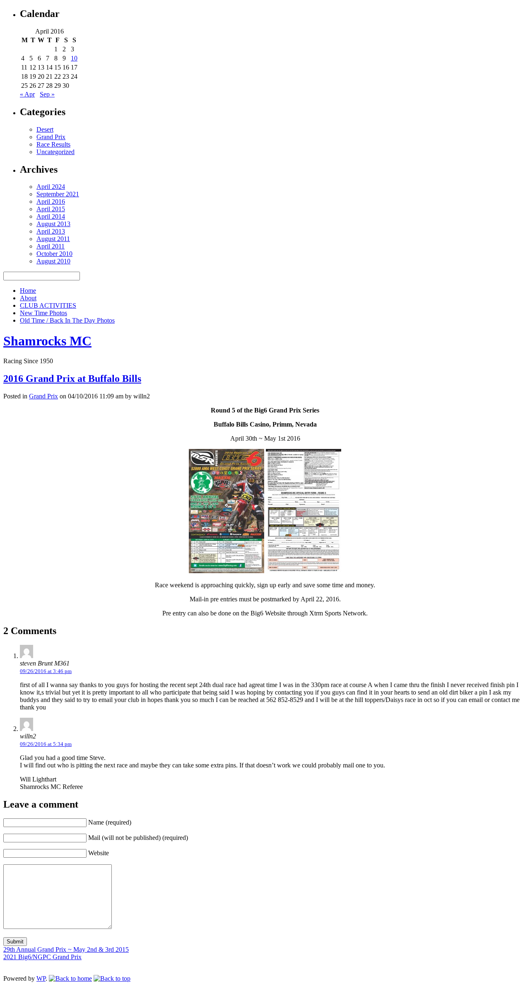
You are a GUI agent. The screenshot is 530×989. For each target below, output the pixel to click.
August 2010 (53, 261)
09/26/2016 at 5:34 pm (46, 744)
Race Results (53, 144)
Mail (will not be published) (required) (138, 837)
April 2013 (50, 231)
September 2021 (57, 194)
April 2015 (50, 208)
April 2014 (50, 216)
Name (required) (109, 822)
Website (98, 852)
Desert (44, 129)
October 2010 (54, 253)
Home (28, 290)
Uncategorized (55, 151)
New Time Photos (43, 312)
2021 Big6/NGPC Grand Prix (42, 956)
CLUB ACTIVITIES (48, 305)
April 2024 (50, 186)
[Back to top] (112, 978)
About (28, 298)
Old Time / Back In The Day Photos (67, 320)
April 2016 (50, 201)
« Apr (27, 94)
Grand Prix (50, 136)
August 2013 (53, 223)
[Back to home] (70, 978)
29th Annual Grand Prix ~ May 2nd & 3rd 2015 (66, 949)
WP (41, 978)
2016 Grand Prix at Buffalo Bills (72, 378)
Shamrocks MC (47, 340)
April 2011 (50, 246)
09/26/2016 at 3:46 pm (46, 671)
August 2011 (53, 238)
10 (74, 58)
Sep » (47, 94)
